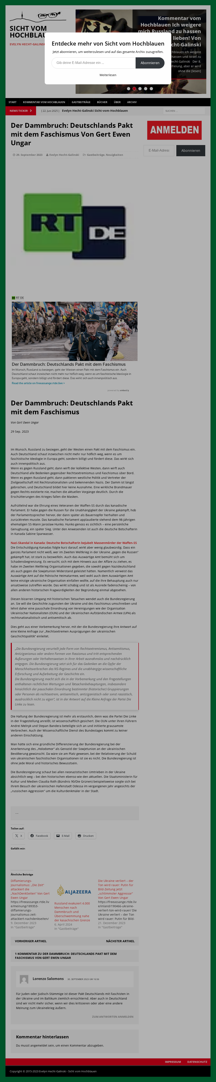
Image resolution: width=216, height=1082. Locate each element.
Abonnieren (150, 63)
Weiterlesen (108, 75)
